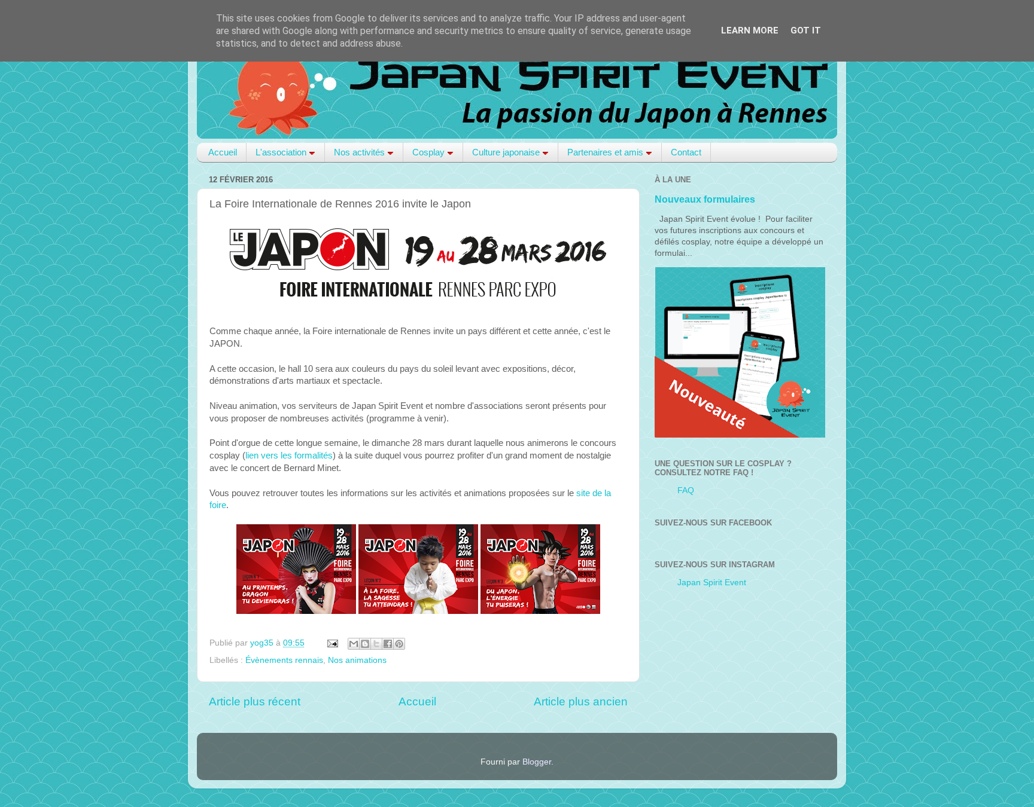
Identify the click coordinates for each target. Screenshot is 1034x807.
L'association (281, 152)
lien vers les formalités (289, 455)
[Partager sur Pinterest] (399, 644)
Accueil (222, 152)
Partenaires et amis (605, 152)
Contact (686, 152)
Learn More (749, 30)
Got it (805, 30)
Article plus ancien (581, 701)
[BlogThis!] (365, 644)
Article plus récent (254, 701)
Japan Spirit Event (711, 582)
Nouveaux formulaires (705, 199)
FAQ (685, 490)
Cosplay (428, 152)
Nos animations (357, 660)
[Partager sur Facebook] (388, 644)
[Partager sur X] (376, 644)
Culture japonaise (506, 152)
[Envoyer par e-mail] (354, 644)
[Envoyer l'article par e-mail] (331, 642)
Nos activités (359, 152)
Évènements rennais (284, 660)
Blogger (536, 761)
